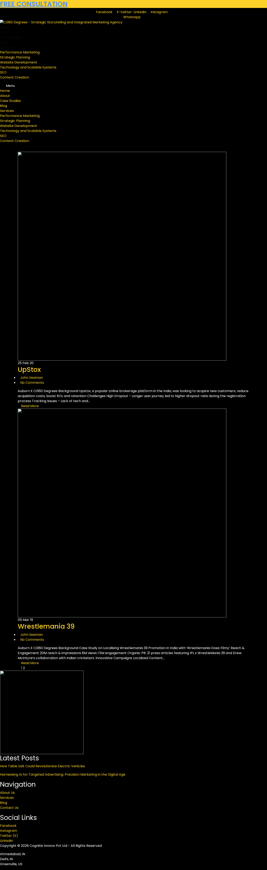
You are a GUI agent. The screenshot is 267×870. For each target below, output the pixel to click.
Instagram (8, 830)
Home (5, 27)
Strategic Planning (15, 57)
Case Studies (10, 37)
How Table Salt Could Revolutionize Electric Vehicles (42, 766)
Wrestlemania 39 (46, 626)
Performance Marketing (20, 52)
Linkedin (6, 840)
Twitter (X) (9, 835)
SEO (3, 72)
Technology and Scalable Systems (28, 67)
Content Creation (14, 77)
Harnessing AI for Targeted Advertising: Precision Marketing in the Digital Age (62, 774)
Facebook (8, 825)
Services (7, 47)
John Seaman (31, 377)
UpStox (29, 369)
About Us (7, 792)
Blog (3, 42)
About (5, 32)
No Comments (32, 382)
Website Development (18, 62)
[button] (133, 85)
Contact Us (9, 807)
